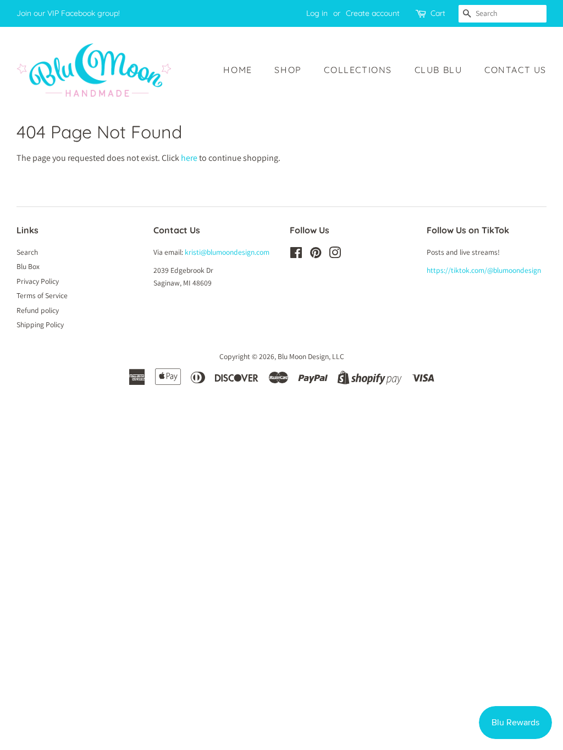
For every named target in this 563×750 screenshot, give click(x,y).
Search (27, 252)
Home (237, 69)
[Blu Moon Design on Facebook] (296, 255)
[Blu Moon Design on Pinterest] (316, 255)
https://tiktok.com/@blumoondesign (484, 270)
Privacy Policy (37, 281)
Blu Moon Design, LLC (311, 356)
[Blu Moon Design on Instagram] (335, 255)
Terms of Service (42, 295)
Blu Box (28, 266)
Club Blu (438, 69)
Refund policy (37, 310)
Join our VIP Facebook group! (68, 13)
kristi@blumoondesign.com (227, 252)
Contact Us (515, 69)
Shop (287, 69)
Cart (437, 13)
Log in (317, 13)
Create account (373, 13)
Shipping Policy (40, 324)
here (189, 158)
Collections (358, 69)
